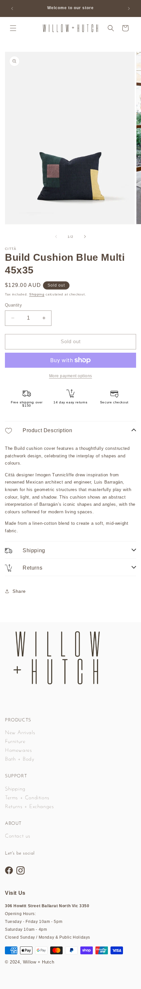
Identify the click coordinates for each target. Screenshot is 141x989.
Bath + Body (19, 759)
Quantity (13, 305)
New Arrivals (20, 732)
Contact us (17, 836)
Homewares (18, 750)
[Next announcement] (129, 8)
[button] (13, 28)
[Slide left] (56, 236)
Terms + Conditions (27, 798)
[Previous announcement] (12, 8)
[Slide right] (85, 236)
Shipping (37, 294)
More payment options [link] (70, 376)
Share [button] (19, 591)
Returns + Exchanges (29, 806)
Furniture (15, 741)
